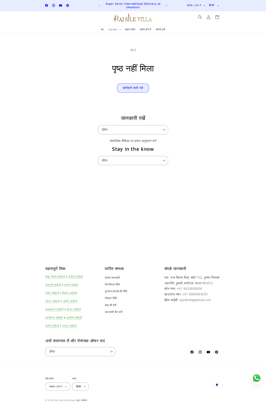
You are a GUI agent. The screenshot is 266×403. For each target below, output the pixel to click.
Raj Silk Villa (61, 400)
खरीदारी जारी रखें (133, 88)
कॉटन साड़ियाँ (52, 301)
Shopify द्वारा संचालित (77, 400)
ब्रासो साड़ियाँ (71, 284)
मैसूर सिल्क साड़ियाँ (55, 276)
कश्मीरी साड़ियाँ (74, 317)
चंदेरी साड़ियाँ (52, 293)
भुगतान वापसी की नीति (116, 291)
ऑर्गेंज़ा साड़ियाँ (75, 276)
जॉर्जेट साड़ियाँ (70, 301)
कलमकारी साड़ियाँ (54, 309)
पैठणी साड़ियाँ (52, 326)
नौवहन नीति (111, 298)
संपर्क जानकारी (112, 277)
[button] (114, 29)
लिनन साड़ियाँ (74, 309)
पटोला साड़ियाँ (69, 326)
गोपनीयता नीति (112, 284)
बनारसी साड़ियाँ (53, 284)
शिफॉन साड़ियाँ (69, 293)
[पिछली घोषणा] (99, 5)
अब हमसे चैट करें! (114, 312)
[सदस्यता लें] (163, 129)
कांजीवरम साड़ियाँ (54, 317)
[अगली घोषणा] (166, 5)
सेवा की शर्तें (110, 305)
